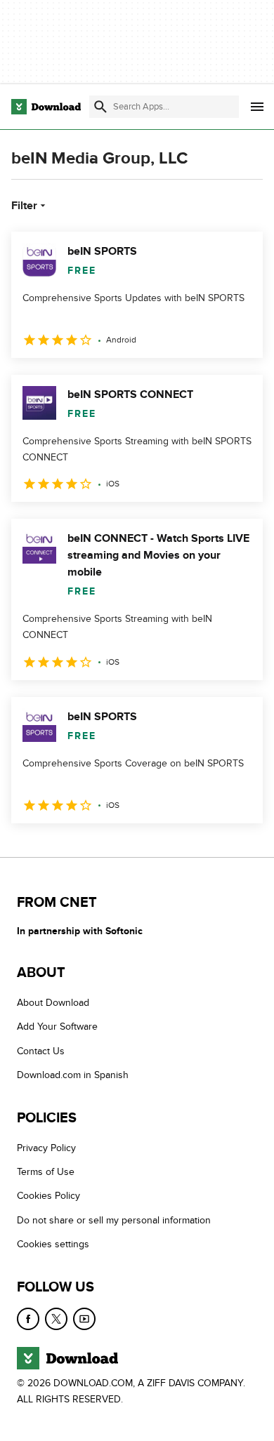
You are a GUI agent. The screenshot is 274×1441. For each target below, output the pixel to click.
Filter (24, 206)
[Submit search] (100, 106)
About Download (53, 1003)
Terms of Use (45, 1172)
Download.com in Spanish (73, 1075)
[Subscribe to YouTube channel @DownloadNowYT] (84, 1318)
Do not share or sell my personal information (114, 1220)
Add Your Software (57, 1026)
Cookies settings (53, 1244)
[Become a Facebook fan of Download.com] (28, 1318)
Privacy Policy (46, 1147)
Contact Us (41, 1050)
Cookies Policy (48, 1196)
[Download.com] (46, 106)
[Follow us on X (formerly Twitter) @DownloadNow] (56, 1318)
